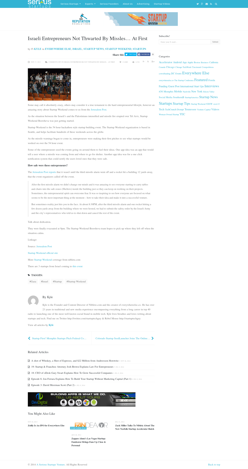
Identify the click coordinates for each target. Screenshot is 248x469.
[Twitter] (198, 4)
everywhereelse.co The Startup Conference (176, 80)
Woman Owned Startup (169, 114)
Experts (89, 4)
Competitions (208, 67)
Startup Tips (181, 103)
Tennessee (190, 109)
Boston (197, 62)
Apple (190, 62)
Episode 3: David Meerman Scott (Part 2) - (58, 385)
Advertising (143, 4)
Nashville (187, 91)
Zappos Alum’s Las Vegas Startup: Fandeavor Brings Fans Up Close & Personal (88, 442)
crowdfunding (164, 73)
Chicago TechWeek (183, 67)
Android (177, 62)
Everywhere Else (58, 49)
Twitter (132, 54)
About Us (128, 4)
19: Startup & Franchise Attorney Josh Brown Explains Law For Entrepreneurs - (77, 366)
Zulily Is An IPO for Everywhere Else (46, 425)
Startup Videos (162, 4)
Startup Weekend (118, 49)
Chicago (170, 67)
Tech (161, 109)
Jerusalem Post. (99, 109)
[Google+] (202, 4)
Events (178, 73)
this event (78, 266)
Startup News (94, 49)
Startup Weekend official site (43, 253)
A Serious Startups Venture (50, 464)
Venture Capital (204, 109)
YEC (182, 114)
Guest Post (174, 86)
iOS (161, 91)
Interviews (212, 86)
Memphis (168, 91)
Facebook (145, 54)
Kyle (37, 49)
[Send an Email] (207, 4)
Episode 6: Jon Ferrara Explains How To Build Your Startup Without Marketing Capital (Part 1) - (86, 378)
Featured (201, 79)
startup (58, 281)
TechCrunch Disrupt (174, 109)
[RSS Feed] (211, 4)
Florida (211, 80)
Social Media (165, 97)
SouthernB (178, 97)
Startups (139, 49)
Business (205, 62)
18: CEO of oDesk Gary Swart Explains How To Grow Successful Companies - (77, 372)
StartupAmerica (191, 97)
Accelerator (165, 62)
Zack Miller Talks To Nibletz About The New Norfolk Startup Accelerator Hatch (134, 427)
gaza (33, 281)
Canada (162, 67)
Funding (163, 86)
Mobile (178, 91)
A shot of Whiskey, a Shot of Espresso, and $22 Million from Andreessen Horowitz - (80, 360)
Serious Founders (109, 4)
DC (173, 73)
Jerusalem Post (44, 246)
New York (196, 91)
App (184, 62)
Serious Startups (69, 4)
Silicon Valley (208, 91)
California (213, 62)
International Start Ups (192, 86)
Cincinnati (196, 67)
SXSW (209, 103)
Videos (215, 109)
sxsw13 (216, 103)
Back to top (214, 464)
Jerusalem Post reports (44, 172)
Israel (77, 49)
